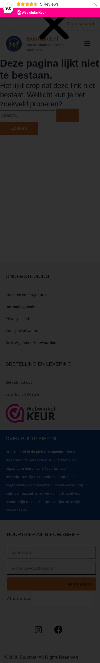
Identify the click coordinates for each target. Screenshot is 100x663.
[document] (50, 331)
